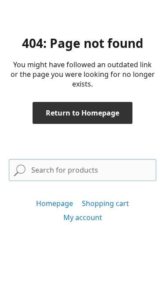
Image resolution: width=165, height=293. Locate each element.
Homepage (54, 203)
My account (82, 217)
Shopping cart (105, 203)
